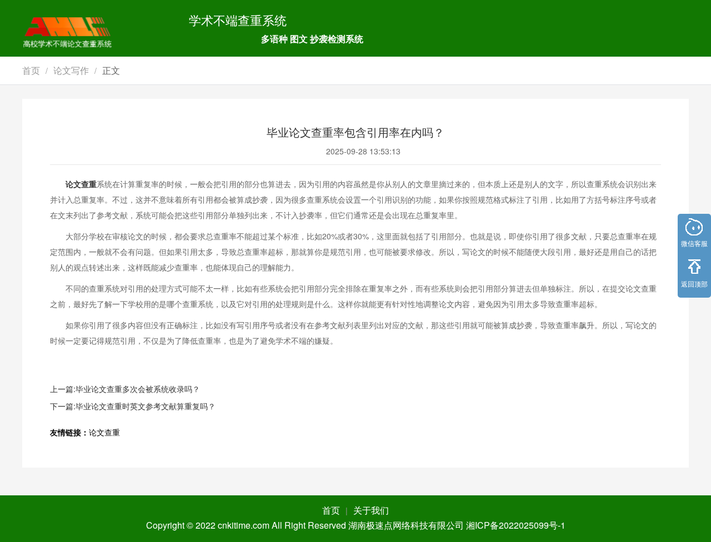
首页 (31, 70)
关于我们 (371, 510)
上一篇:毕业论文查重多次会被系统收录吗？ (125, 388)
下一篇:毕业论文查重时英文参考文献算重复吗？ (133, 405)
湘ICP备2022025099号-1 (515, 525)
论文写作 (71, 70)
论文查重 (81, 183)
